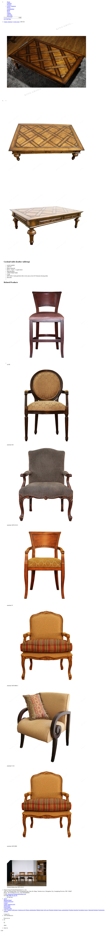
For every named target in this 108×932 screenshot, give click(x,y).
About (5, 898)
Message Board (8, 900)
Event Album (7, 907)
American (13, 6)
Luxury (9, 6)
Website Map (7, 905)
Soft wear (46, 910)
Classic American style (9, 904)
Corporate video (8, 908)
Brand (8, 10)
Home (8, 2)
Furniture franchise (73, 910)
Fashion (9, 910)
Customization (10, 9)
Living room (16, 21)
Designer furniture (53, 910)
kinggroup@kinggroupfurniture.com (17, 894)
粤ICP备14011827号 (11, 895)
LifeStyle (9, 3)
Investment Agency (83, 910)
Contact (9, 13)
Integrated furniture (93, 910)
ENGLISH (9, 16)
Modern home (39, 910)
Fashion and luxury (8, 901)
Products (9, 4)
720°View (9, 14)
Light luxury (15, 910)
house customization (63, 910)
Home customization (31, 910)
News (8, 11)
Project (8, 7)
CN (5, 19)
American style (22, 910)
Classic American (8, 21)
